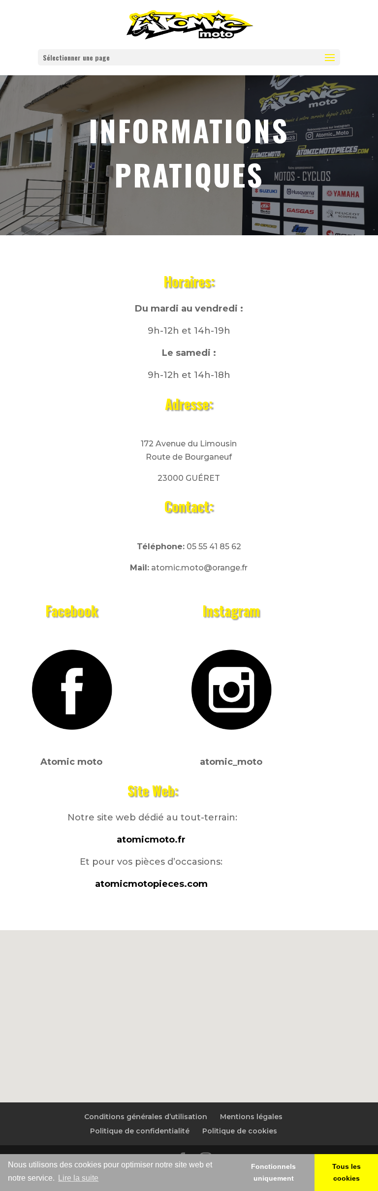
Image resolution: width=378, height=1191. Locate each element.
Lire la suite (78, 1178)
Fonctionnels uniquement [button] (273, 1172)
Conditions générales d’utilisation (145, 1116)
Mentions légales (251, 1116)
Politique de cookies (239, 1131)
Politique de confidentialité (139, 1131)
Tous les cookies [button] (346, 1172)
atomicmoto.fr (151, 839)
